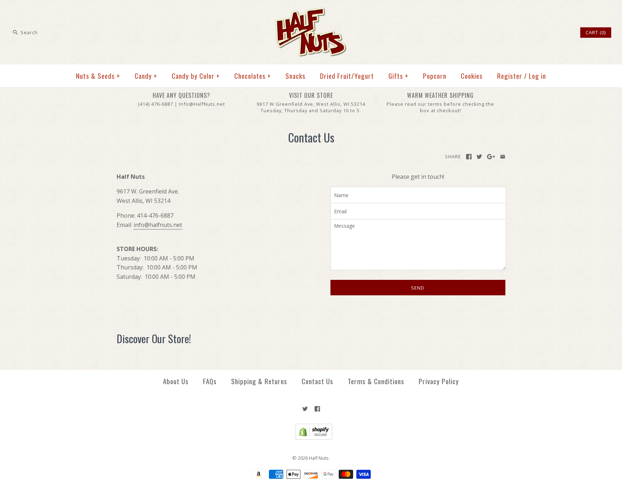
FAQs (210, 381)
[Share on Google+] (491, 156)
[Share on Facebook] (469, 156)
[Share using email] (502, 156)
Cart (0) (596, 32)
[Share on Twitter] (479, 156)
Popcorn (434, 76)
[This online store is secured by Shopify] (311, 438)
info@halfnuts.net (158, 225)
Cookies (472, 76)
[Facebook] (317, 409)
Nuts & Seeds (98, 76)
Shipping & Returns (259, 381)
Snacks (295, 76)
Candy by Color (196, 76)
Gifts (398, 76)
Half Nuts (319, 458)
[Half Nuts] (311, 11)
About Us (176, 381)
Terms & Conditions (376, 381)
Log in (537, 76)
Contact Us (317, 381)
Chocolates (252, 76)
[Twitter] (305, 409)
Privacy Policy (439, 381)
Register (509, 76)
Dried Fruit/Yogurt (347, 76)
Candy (146, 76)
